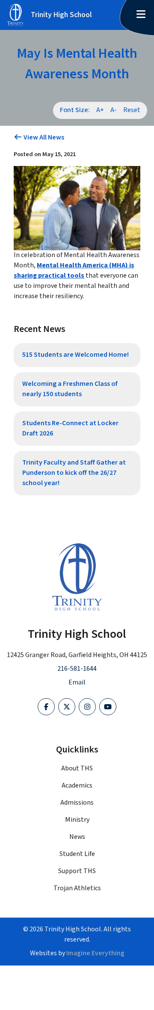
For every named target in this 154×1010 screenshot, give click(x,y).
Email (77, 682)
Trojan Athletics (77, 888)
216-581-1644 (77, 668)
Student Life (77, 854)
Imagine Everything (95, 953)
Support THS (77, 871)
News (77, 836)
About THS (77, 768)
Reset (131, 110)
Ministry (77, 819)
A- (113, 110)
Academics (77, 785)
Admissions (77, 802)
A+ (100, 110)
